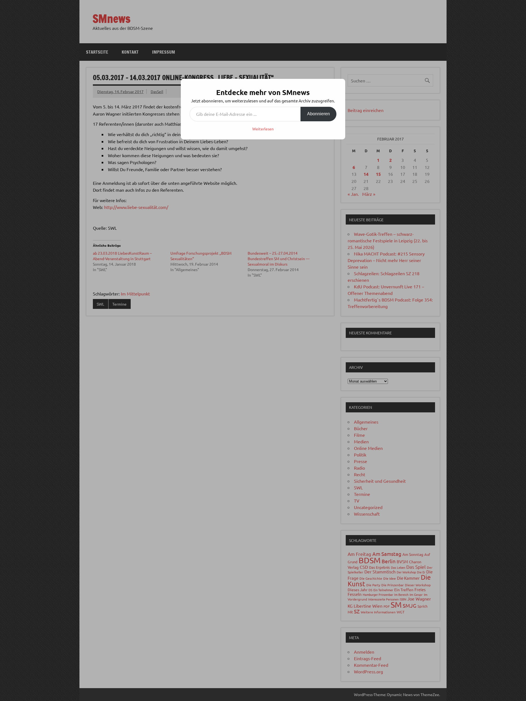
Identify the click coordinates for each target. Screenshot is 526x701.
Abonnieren (318, 113)
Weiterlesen (263, 128)
